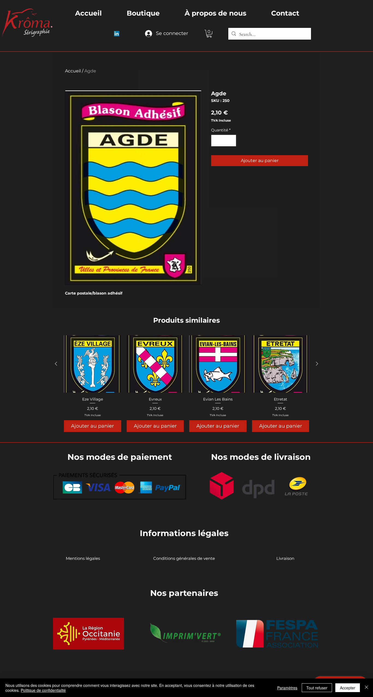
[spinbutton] (223, 140)
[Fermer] (366, 688)
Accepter (347, 687)
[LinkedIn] (116, 33)
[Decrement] (216, 140)
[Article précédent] (56, 363)
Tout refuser (316, 687)
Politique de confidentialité (43, 690)
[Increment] (231, 140)
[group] (186, 383)
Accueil (73, 70)
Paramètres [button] (287, 687)
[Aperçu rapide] (92, 364)
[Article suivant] (317, 363)
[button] (209, 34)
